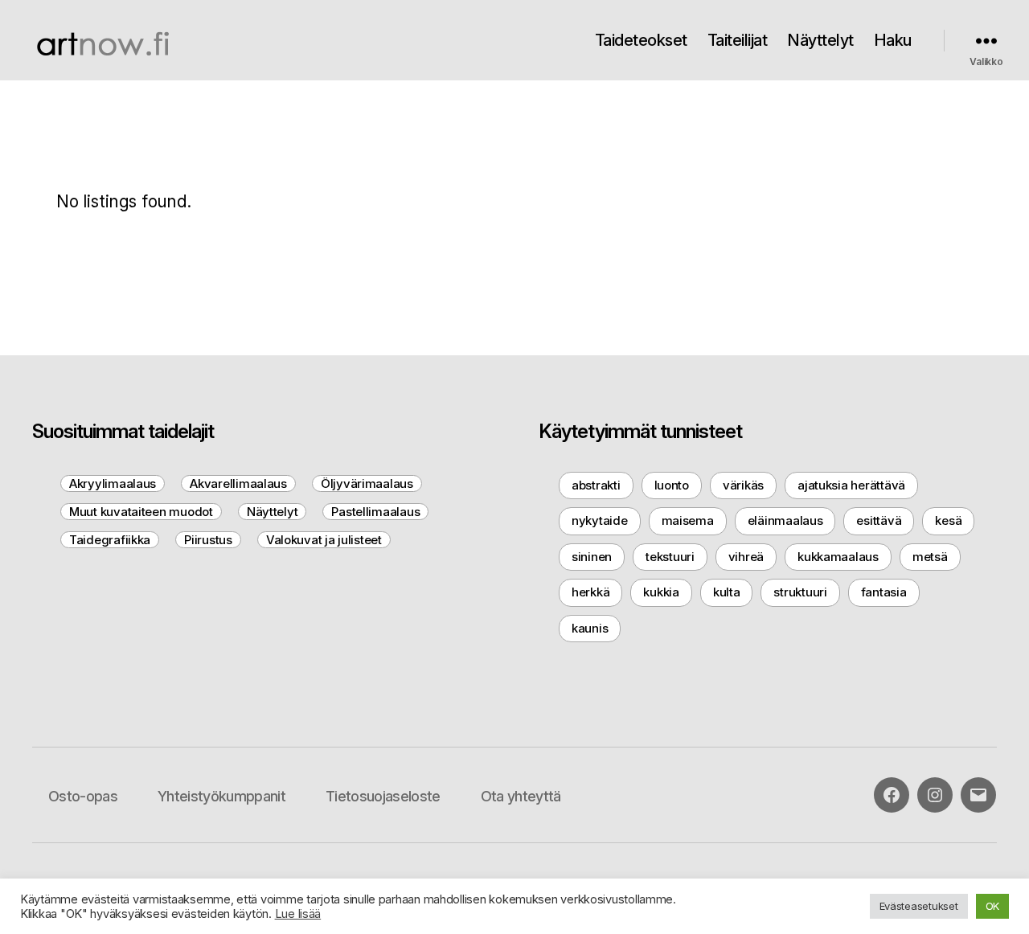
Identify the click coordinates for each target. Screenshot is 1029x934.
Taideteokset (641, 40)
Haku (893, 40)
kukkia (660, 592)
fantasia (884, 592)
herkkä (590, 592)
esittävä (878, 520)
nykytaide (600, 520)
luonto (671, 485)
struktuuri (799, 592)
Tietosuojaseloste (383, 796)
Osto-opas (82, 796)
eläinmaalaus (785, 520)
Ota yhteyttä (521, 796)
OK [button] (992, 905)
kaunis (590, 628)
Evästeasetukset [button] (918, 905)
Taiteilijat (737, 40)
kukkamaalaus (838, 556)
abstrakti (596, 485)
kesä (948, 520)
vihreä (746, 556)
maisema (688, 520)
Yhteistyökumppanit (221, 796)
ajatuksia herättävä (851, 485)
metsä (930, 556)
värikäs (743, 485)
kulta (726, 592)
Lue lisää (298, 914)
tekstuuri (670, 556)
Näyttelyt (820, 40)
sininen (592, 556)
